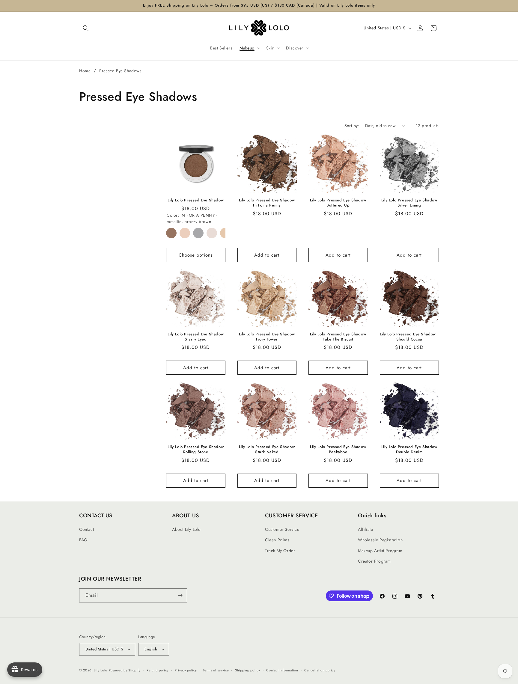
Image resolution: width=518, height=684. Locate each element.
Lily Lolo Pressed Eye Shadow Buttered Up (338, 203)
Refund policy (157, 670)
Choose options (196, 255)
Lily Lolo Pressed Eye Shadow (196, 200)
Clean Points (277, 540)
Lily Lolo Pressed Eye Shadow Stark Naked (267, 450)
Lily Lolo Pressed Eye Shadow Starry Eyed (196, 337)
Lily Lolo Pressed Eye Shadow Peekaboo (338, 450)
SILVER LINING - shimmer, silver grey (198, 233)
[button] (85, 28)
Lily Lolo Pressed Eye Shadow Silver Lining (409, 203)
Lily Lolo (100, 670)
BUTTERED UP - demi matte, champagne (185, 233)
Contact (86, 529)
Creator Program (374, 561)
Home (85, 71)
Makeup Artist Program (380, 551)
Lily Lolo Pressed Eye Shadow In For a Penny (267, 203)
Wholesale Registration (380, 540)
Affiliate (365, 529)
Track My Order (280, 551)
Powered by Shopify (125, 670)
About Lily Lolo (186, 529)
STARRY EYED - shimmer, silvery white (212, 233)
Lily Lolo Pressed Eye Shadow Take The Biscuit (338, 337)
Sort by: (351, 126)
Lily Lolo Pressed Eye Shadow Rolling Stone (196, 450)
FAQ (83, 540)
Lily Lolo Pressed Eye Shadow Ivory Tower (267, 337)
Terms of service (216, 670)
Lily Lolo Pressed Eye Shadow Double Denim (409, 450)
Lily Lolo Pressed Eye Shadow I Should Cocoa (409, 337)
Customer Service (282, 529)
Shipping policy (247, 670)
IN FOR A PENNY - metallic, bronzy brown (171, 233)
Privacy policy (186, 670)
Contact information (282, 670)
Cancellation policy (319, 670)
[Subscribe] (180, 595)
